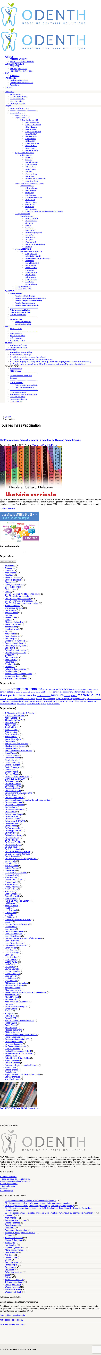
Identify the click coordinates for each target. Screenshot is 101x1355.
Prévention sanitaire (13, 1272)
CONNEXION (14, 66)
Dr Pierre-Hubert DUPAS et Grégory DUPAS (38, 258)
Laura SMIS (10, 966)
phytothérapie (80, 699)
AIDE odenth (14, 75)
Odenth (8, 1260)
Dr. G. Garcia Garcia (13, 849)
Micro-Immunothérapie (15, 1250)
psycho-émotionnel (47, 701)
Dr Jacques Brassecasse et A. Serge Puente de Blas (27, 800)
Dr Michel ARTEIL (30, 148)
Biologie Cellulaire (13, 577)
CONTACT (9, 87)
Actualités (9, 1215)
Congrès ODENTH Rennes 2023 (24, 153)
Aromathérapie (11, 573)
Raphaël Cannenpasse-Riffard (18, 1051)
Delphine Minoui (12, 774)
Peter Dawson (11, 1027)
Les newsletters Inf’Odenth (18, 347)
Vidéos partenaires (13, 1284)
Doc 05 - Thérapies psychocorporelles (21, 603)
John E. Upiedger (12, 952)
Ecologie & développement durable (20, 1233)
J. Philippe (9, 917)
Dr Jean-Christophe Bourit (33, 132)
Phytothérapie (11, 659)
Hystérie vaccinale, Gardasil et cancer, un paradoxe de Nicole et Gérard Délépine (40, 440)
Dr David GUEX (29, 261)
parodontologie (49, 699)
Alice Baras (28, 157)
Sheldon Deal (10, 1067)
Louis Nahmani (11, 978)
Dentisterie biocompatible (16, 1230)
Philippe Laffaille (30, 230)
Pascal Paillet (29, 228)
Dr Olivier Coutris (12, 823)
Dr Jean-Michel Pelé (31, 164)
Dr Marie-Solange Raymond (33, 233)
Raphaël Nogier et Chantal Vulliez (19, 1053)
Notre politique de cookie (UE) (11, 1320)
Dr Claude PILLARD (31, 136)
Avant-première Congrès (17, 340)
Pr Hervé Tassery (30, 176)
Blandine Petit (11, 748)
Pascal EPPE (10, 1018)
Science (8, 1277)
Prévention (9, 662)
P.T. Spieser (10, 1013)
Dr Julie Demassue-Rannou (33, 197)
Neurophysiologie (12, 636)
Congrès (8, 106)
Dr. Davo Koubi (11, 847)
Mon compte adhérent (18, 68)
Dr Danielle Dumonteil (31, 218)
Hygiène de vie (11, 612)
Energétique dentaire (14, 608)
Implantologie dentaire (14, 1247)
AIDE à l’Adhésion (15, 371)
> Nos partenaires (7, 1186)
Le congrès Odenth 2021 (22, 214)
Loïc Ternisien (11, 976)
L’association (9, 92)
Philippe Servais (12, 1032)
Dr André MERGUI (30, 139)
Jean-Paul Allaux (12, 941)
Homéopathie (11, 610)
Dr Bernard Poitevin (31, 202)
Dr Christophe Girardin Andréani (35, 244)
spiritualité (7, 704)
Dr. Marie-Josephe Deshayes (17, 854)
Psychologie (10, 664)
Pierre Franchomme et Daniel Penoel (21, 1034)
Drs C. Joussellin (12, 856)
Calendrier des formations (18, 315)
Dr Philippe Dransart (13, 830)
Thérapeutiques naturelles (16, 678)
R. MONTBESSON (12, 1049)
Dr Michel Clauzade (31, 127)
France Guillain (11, 877)
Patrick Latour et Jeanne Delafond (19, 1020)
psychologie (64, 701)
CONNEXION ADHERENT (14, 64)
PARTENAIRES (10, 78)
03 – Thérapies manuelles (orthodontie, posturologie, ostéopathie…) (31, 359)
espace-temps (69, 692)
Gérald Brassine (12, 894)
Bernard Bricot (11, 736)
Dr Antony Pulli (29, 235)
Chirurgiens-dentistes (14, 584)
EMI (61, 692)
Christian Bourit (11, 755)
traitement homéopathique (34, 704)
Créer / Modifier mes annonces (24, 387)
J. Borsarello (10, 912)
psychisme (33, 701)
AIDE (7, 73)
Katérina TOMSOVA (31, 134)
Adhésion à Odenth (16, 369)
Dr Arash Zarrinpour (31, 209)
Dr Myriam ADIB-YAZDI (15, 821)
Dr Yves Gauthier (12, 837)
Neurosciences (11, 1252)
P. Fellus (8, 1011)
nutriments (3, 699)
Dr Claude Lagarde (13, 790)
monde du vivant (12, 629)
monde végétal (68, 696)
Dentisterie (10, 1228)
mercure (57, 695)
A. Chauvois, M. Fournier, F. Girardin (19, 713)
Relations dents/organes (15, 669)
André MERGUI (11, 727)
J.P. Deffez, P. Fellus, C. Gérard (18, 919)
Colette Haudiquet (12, 765)
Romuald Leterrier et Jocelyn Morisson (22, 1065)
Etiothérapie (10, 1242)
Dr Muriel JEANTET (31, 146)
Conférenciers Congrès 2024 (29, 120)
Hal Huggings (11, 903)
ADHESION (9, 57)
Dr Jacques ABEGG (31, 254)
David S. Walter (11, 772)
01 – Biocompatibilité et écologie (20, 355)
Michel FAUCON (12, 995)
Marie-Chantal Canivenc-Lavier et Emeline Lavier (26, 992)
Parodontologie (11, 657)
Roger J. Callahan (12, 1063)
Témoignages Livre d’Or (17, 103)
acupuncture (5, 689)
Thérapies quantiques (14, 1282)
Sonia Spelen (29, 240)
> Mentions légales (8, 1176)
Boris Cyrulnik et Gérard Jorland (18, 751)
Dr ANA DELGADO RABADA (33, 256)
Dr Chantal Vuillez (12, 788)
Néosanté (9, 1004)
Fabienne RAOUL (12, 875)
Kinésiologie (10, 617)
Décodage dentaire (13, 587)
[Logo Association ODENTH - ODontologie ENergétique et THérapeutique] (43, 25)
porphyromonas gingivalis (10, 701)
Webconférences (12, 1287)
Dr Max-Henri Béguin (14, 814)
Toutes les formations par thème (20, 312)
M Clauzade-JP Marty (14, 985)
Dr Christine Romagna (31, 188)
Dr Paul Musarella (12, 828)
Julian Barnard (11, 959)
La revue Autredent (16, 401)
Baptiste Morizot (12, 734)
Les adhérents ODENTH (17, 99)
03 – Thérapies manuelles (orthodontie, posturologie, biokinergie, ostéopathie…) (39, 1205)
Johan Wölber (11, 948)
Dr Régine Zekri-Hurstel (32, 122)
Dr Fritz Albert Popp (13, 795)
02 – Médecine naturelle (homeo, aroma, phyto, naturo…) (28, 357)
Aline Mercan (10, 725)
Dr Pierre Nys (11, 833)
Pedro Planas (11, 1025)
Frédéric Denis (11, 889)
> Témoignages (6, 1191)
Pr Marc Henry (29, 193)
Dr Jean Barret (11, 807)
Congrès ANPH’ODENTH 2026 (19, 108)
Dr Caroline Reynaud (31, 221)
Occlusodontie (11, 1257)
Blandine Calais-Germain (15, 746)
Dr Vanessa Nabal (30, 242)
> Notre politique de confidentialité (15, 1179)
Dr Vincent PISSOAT (31, 272)
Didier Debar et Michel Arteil (17, 776)
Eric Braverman (11, 866)
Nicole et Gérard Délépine (44, 445)
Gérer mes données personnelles (12, 1324)
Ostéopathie (10, 655)
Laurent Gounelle (12, 969)
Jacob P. (8, 922)
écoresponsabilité (47, 704)
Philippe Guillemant (13, 1030)
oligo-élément (11, 699)
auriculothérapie (79, 689)
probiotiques (24, 701)
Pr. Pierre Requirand (13, 1044)
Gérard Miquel (11, 898)
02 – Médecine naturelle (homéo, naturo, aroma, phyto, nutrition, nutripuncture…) (38, 1203)
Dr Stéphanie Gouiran (14, 835)
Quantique (9, 666)
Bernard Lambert (30, 200)
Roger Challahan (12, 1060)
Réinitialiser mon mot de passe (22, 71)
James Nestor (11, 927)
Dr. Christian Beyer (13, 844)
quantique (87, 701)
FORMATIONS (9, 291)
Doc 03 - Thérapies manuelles (18, 598)
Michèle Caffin (11, 999)
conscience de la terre (27, 692)
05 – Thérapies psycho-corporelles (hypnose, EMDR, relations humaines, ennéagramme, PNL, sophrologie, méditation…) (47, 364)
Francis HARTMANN (13, 880)
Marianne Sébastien (31, 284)
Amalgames (10, 568)
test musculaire (21, 704)
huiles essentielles (26, 695)
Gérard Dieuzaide (12, 896)
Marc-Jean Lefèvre (13, 990)
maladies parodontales (43, 696)
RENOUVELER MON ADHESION (22, 61)
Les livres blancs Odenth (17, 397)
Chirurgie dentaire (12, 1223)
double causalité (39, 692)
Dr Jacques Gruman (13, 802)
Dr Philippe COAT (30, 141)
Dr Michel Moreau (12, 819)
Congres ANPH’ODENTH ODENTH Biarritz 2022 (29, 183)
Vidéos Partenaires (16, 338)
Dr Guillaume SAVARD (14, 797)
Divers (8, 591)
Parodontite (39, 699)
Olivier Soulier (11, 1009)
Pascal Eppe (28, 160)
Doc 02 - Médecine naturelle (17, 596)
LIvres (7, 620)
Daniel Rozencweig (13, 767)
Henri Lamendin (11, 905)
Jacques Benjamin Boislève (17, 924)
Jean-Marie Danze (13, 936)
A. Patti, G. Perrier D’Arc (15, 715)
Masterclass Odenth (16, 319)
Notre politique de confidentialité (12, 1315)
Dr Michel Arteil (11, 816)
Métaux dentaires (12, 624)
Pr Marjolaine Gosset (14, 1041)
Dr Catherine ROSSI (13, 786)
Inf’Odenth (8, 343)
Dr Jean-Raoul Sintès (31, 181)
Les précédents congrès (17, 113)
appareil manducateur (49, 689)
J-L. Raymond (11, 910)
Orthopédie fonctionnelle (15, 652)
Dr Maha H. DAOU (30, 169)
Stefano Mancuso (12, 1077)
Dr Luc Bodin (10, 812)
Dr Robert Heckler (30, 265)
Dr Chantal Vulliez (30, 129)
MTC (7, 631)
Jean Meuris (10, 929)
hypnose (8, 615)
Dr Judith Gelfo (29, 282)
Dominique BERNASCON (15, 779)
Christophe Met (11, 760)
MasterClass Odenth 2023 (23, 322)
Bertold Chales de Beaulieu (16, 744)
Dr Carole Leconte (30, 195)
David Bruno (10, 769)
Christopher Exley (12, 762)
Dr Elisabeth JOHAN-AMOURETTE (35, 179)
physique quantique (65, 698)
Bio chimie (9, 575)
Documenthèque (11, 350)
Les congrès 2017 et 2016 (23, 289)
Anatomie (9, 570)
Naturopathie (10, 634)
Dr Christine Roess (30, 277)
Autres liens (14, 85)
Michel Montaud (12, 997)
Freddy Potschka (12, 887)
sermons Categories (8, 561)
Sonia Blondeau (11, 1070)
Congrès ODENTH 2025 (22, 115)
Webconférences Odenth (17, 336)
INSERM (8, 908)
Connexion (13, 378)
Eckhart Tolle (10, 861)
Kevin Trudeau (11, 964)
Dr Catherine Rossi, (31, 174)
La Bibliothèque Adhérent (18, 392)
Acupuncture (10, 566)
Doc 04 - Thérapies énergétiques (19, 601)
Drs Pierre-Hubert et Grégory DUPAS (21, 858)
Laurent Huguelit (12, 971)
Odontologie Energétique (15, 645)
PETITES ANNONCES (16, 383)
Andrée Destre (11, 729)
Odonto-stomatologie (14, 643)
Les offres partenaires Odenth (21, 83)
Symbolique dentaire (14, 676)
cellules (10, 692)
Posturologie (10, 1267)
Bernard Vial (10, 741)
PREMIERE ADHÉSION (18, 59)
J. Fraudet (9, 915)
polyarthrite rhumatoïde (94, 699)
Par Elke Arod (11, 1016)
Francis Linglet (11, 882)
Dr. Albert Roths (11, 840)
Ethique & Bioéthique (14, 1240)
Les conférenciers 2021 (27, 216)
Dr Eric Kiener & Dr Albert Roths (18, 793)
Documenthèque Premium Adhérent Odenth (23, 394)
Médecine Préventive (14, 622)
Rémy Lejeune (11, 1056)
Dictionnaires (10, 589)
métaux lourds (88, 695)
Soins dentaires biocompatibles (18, 673)
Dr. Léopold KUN (30, 270)
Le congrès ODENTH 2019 (23, 249)
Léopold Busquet (12, 973)
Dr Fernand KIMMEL (31, 268)
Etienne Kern (10, 870)
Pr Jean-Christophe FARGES (17, 1039)
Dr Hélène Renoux (30, 190)
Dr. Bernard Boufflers (14, 842)
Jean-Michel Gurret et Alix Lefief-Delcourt (23, 938)
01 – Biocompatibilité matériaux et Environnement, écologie (30, 1201)
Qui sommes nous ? (16, 94)
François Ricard (11, 884)
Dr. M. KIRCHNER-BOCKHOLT (17, 851)
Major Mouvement (12, 988)
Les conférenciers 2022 (27, 186)
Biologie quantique (13, 580)
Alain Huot (28, 225)
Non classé (10, 1255)
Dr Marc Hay (28, 247)
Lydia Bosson (11, 980)
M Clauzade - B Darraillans (16, 983)
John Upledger (11, 957)
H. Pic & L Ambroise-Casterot (17, 901)
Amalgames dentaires (26, 689)
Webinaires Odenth (16, 333)
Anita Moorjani (11, 732)
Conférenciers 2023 (26, 155)
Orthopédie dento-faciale (15, 650)
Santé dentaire (11, 671)
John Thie (9, 955)
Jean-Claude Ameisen (14, 931)
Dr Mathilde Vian (30, 237)
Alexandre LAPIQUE (13, 720)
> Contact (4, 1188)
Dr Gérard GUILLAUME (32, 263)
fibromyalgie (80, 692)
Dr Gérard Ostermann (31, 162)
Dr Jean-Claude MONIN (32, 143)
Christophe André (12, 758)
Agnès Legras (11, 718)
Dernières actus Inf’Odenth (18, 345)
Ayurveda (89, 689)
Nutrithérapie (10, 638)
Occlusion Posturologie (15, 641)
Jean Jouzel (29, 172)
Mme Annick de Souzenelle (16, 1002)
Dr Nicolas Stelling (30, 275)
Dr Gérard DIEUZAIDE (31, 150)
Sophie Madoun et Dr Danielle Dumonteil (22, 1074)
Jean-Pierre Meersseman (16, 945)
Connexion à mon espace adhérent (21, 376)
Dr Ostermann (11, 826)
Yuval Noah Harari (12, 1079)
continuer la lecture (7, 508)
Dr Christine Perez (30, 167)
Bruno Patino (10, 753)
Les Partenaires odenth (19, 80)
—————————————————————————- (24, 111)
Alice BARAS (10, 722)
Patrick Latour (29, 207)
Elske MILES (10, 863)
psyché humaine (76, 701)
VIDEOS (7, 326)
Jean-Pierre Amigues (14, 943)
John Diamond (11, 950)
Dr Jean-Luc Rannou (31, 279)
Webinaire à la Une (16, 329)
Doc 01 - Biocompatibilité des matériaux (22, 594)
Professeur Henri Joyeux (16, 1046)
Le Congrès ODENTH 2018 (23, 286)
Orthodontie (10, 648)
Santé (7, 1274)
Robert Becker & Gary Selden (17, 1058)
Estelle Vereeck (12, 868)
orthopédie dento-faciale (25, 699)
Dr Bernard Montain (13, 783)
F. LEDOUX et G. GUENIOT (16, 873)
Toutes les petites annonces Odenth (26, 385)
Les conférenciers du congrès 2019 (31, 251)
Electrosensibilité (12, 605)
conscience (17, 692)
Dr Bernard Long (12, 781)
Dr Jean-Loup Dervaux (14, 809)
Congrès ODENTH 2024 (22, 118)
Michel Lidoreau (30, 204)
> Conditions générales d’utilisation (15, 1181)
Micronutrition (11, 627)
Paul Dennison (11, 1023)
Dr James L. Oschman (14, 805)
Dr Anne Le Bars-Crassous (33, 125)
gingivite (88, 692)
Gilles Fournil (29, 223)
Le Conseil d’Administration (18, 96)
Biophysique (10, 582)
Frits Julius (10, 891)
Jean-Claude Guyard (13, 934)
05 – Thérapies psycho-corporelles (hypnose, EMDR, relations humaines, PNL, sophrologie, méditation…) (50, 1213)
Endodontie (10, 1235)
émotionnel (56, 704)
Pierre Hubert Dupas (14, 1037)
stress (13, 704)
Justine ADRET (11, 962)
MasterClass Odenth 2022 (23, 324)
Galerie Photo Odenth (16, 101)
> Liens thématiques (8, 1183)
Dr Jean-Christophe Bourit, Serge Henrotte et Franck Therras (44, 211)
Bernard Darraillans (13, 739)
